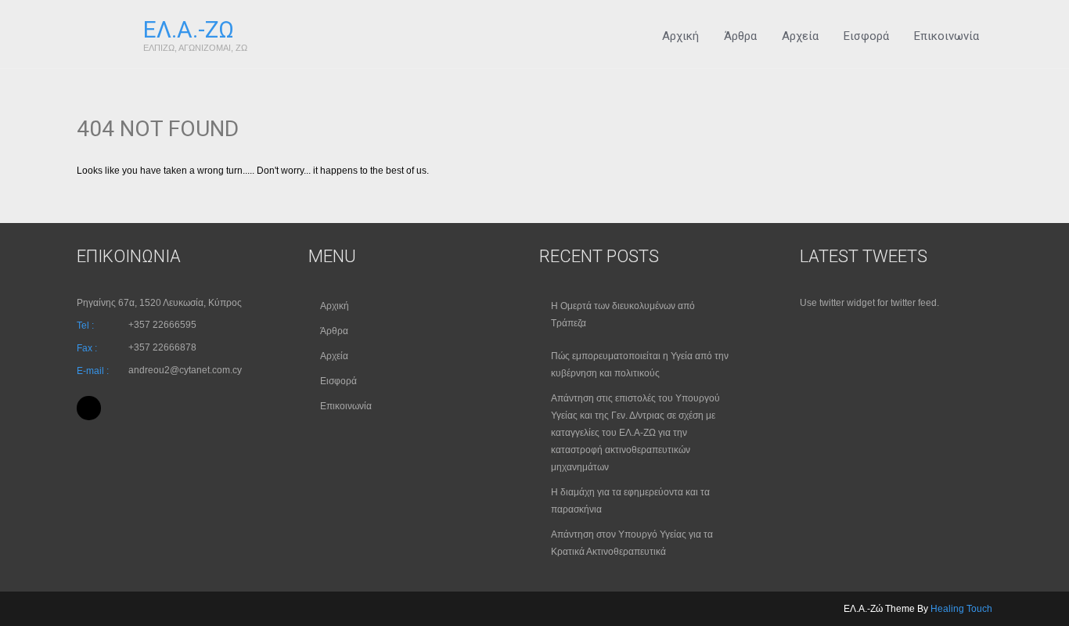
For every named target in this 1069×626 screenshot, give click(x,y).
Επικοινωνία (946, 36)
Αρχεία (800, 36)
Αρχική (680, 36)
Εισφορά (866, 36)
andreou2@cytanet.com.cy (185, 370)
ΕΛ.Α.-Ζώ (188, 29)
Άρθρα (740, 36)
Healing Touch (961, 608)
